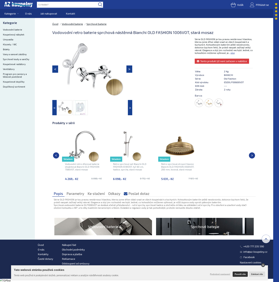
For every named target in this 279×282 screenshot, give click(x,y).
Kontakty (43, 254)
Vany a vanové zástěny (15, 54)
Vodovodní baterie (12, 29)
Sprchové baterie (96, 24)
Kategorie (10, 13)
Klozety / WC (10, 44)
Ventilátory (9, 69)
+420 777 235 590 (253, 246)
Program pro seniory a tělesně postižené (15, 75)
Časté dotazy (45, 258)
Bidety (6, 49)
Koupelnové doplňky (13, 81)
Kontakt (70, 13)
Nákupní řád (69, 244)
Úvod (55, 24)
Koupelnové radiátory (14, 64)
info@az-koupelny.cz (255, 251)
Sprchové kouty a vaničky (16, 59)
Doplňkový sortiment (14, 86)
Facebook (249, 257)
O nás (28, 13)
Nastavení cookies (250, 262)
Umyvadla (8, 39)
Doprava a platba (72, 254)
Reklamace (68, 258)
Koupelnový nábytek (13, 34)
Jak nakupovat (48, 13)
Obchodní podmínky (73, 249)
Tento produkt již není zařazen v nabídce (223, 61)
